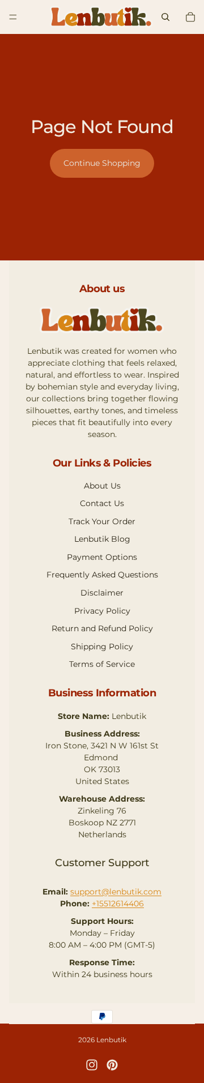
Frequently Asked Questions (102, 575)
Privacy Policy (102, 611)
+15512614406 (118, 903)
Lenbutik (111, 1039)
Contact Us (102, 503)
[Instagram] (92, 1065)
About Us (102, 486)
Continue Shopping (102, 163)
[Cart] (190, 17)
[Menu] (13, 17)
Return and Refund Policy (102, 628)
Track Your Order (102, 521)
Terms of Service (102, 664)
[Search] (165, 17)
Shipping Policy (102, 646)
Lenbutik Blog (102, 539)
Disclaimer (102, 593)
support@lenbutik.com (116, 892)
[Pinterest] (112, 1065)
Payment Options (102, 557)
